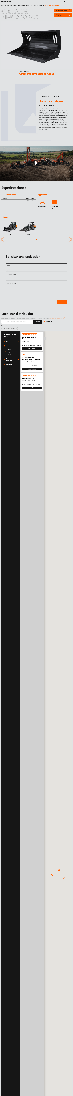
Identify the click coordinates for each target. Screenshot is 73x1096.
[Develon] (6, 1)
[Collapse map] (45, 338)
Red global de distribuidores (56, 318)
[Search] (3, 321)
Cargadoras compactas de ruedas (36, 73)
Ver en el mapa (32, 348)
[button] (36, 239)
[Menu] (71, 2)
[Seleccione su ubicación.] (64, 1)
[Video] (36, 163)
